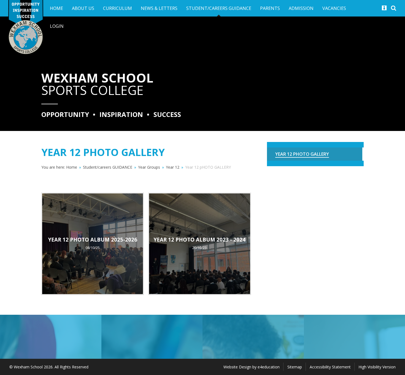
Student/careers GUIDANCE (107, 167)
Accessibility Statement (330, 366)
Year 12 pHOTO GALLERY (208, 167)
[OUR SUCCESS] (253, 337)
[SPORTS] (50, 337)
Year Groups (149, 167)
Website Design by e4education (251, 366)
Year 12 (172, 167)
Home (71, 167)
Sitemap (294, 366)
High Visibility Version (377, 366)
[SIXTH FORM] (152, 337)
